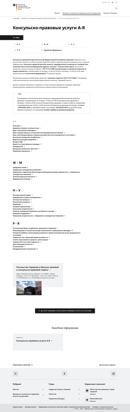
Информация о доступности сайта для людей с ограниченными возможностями (64, 407)
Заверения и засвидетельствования (27, 170)
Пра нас (57, 13)
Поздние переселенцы (21, 207)
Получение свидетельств (22, 209)
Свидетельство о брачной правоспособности (30, 237)
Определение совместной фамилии (27, 197)
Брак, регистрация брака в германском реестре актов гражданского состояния (43, 135)
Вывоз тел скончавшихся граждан (26, 144)
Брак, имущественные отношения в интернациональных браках (38, 133)
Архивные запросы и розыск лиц (26, 128)
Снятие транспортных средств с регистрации (30, 240)
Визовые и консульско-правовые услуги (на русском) (81, 13)
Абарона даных (18, 407)
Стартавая (16, 18)
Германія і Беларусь (110, 13)
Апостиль (16, 126)
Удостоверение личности (22, 244)
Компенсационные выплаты (24, 177)
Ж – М (46, 44)
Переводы (17, 204)
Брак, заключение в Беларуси (24, 130)
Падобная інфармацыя (53, 50)
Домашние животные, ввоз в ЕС (25, 149)
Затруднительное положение (24, 249)
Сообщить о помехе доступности (102, 407)
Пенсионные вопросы (21, 202)
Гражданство (18, 146)
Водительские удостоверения (24, 140)
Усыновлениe (18, 247)
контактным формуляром (36, 73)
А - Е (18, 44)
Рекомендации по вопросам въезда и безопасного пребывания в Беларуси (42, 230)
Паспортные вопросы (21, 200)
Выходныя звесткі (30, 407)
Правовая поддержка (21, 213)
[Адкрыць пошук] (116, 7)
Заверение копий (19, 167)
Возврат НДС (18, 142)
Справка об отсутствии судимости (26, 242)
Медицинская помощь (21, 179)
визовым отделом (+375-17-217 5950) (62, 78)
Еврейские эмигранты (21, 151)
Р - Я (18, 50)
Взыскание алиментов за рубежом (26, 137)
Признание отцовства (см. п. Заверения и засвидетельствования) (38, 216)
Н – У (72, 44)
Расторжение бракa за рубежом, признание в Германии (34, 228)
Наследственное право (22, 195)
